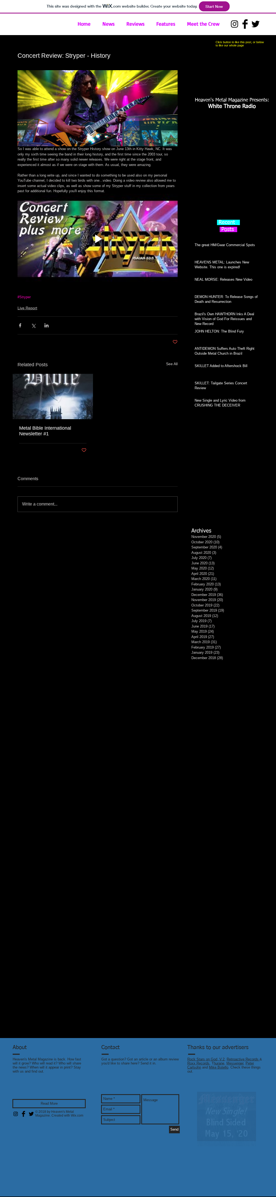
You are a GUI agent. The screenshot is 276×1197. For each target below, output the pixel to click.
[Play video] (98, 239)
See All (172, 364)
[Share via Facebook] (20, 325)
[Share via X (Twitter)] (33, 325)
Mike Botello (218, 1073)
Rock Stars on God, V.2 (206, 1065)
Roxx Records (198, 1069)
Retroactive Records (243, 1065)
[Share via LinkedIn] (46, 325)
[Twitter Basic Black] (255, 24)
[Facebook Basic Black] (245, 24)
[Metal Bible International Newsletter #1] (53, 396)
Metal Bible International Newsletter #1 (45, 430)
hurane (219, 1069)
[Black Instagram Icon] (234, 24)
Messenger (234, 1069)
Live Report (27, 308)
